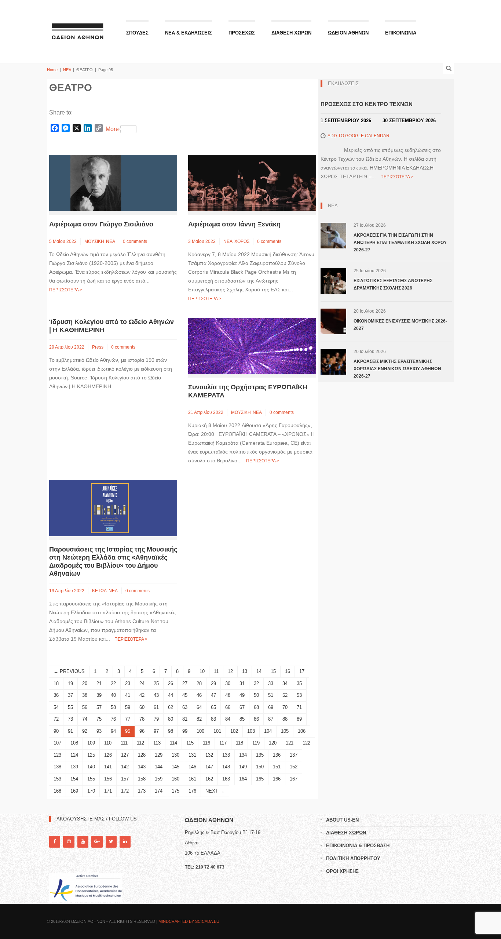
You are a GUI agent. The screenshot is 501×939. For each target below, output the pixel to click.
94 (113, 731)
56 (84, 707)
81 (184, 719)
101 (217, 731)
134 (243, 755)
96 (142, 731)
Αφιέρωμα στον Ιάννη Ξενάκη (234, 224)
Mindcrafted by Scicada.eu (188, 921)
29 (213, 683)
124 (74, 755)
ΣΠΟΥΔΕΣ (137, 33)
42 (142, 695)
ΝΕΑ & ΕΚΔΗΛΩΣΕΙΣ (188, 33)
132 (209, 755)
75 (99, 719)
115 (190, 743)
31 (242, 683)
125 (91, 755)
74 (84, 719)
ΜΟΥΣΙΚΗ (94, 241)
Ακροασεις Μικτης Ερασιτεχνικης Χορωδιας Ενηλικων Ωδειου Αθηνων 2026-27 (397, 369)
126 (108, 755)
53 (299, 695)
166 (277, 779)
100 (200, 731)
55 (70, 707)
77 (127, 719)
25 (156, 683)
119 (256, 743)
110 (107, 743)
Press (97, 347)
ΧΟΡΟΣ (241, 241)
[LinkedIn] (125, 841)
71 (299, 707)
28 (199, 683)
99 (184, 731)
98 (170, 731)
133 (226, 755)
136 (277, 755)
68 (256, 707)
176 (192, 791)
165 (260, 779)
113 (157, 743)
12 (230, 671)
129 (158, 755)
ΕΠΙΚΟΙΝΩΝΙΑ (400, 33)
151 (277, 766)
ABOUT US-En (342, 820)
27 (184, 683)
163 (226, 779)
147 (209, 766)
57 (99, 707)
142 (125, 766)
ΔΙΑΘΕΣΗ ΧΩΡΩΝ (291, 33)
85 (242, 719)
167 (293, 779)
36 (56, 695)
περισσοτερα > (65, 289)
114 (173, 743)
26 (170, 683)
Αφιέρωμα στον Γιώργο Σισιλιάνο (101, 224)
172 (125, 791)
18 (56, 683)
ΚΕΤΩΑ (99, 590)
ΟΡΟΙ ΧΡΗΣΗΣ (342, 871)
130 (175, 755)
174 (158, 791)
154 (74, 779)
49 (242, 695)
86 (256, 719)
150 (260, 766)
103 (251, 731)
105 (285, 731)
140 (91, 766)
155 (91, 779)
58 (113, 707)
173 (142, 791)
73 (70, 719)
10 (202, 671)
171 (108, 791)
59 (127, 707)
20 (84, 683)
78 (142, 719)
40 (113, 695)
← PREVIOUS (69, 671)
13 (244, 671)
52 (285, 695)
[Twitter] (111, 841)
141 (108, 766)
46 (199, 695)
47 (213, 695)
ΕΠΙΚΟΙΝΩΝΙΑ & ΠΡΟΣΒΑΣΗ (358, 845)
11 (216, 671)
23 (127, 683)
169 (74, 791)
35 (299, 683)
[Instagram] (68, 841)
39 (99, 695)
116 (206, 743)
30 (227, 683)
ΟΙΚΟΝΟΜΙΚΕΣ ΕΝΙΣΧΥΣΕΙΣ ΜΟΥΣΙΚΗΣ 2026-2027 (400, 325)
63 (184, 707)
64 (199, 707)
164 (243, 779)
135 (260, 755)
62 (170, 707)
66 (227, 707)
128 (142, 755)
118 (239, 743)
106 (302, 731)
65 (213, 707)
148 (226, 766)
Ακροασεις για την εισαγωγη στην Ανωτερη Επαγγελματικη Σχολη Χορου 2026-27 (400, 242)
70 (285, 707)
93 (99, 731)
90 (56, 731)
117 (223, 743)
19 (70, 683)
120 (273, 743)
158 (142, 779)
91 (70, 731)
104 (268, 731)
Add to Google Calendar (359, 135)
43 (156, 695)
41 (127, 695)
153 (57, 779)
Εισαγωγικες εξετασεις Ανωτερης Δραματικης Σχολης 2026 (393, 284)
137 (293, 755)
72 (56, 719)
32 (256, 683)
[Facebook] (54, 841)
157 (125, 779)
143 (142, 766)
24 (142, 683)
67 (242, 707)
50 (256, 695)
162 (209, 779)
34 (285, 683)
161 (192, 779)
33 (270, 683)
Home (52, 70)
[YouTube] (82, 841)
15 (273, 671)
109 (91, 743)
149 (243, 766)
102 (234, 731)
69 (270, 707)
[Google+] (96, 841)
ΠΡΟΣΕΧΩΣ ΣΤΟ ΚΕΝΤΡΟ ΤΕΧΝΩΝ (367, 104)
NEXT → (214, 791)
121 (289, 743)
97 (156, 731)
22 (113, 683)
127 (125, 755)
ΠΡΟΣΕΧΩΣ (241, 33)
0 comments (135, 241)
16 (287, 671)
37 (70, 695)
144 (158, 766)
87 (270, 719)
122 (306, 743)
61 (156, 707)
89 (299, 719)
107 (57, 743)
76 (113, 719)
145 (175, 766)
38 (84, 695)
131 (192, 755)
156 (108, 779)
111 (124, 743)
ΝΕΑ (67, 70)
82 (199, 719)
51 (270, 695)
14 (259, 671)
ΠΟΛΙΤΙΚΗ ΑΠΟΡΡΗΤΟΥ (353, 858)
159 (158, 779)
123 (57, 755)
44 (170, 695)
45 (184, 695)
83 (213, 719)
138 (57, 766)
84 (227, 719)
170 (91, 791)
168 (57, 791)
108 (74, 743)
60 (142, 707)
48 (227, 695)
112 (140, 743)
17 (301, 671)
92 (84, 731)
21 (99, 683)
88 (285, 719)
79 (156, 719)
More (112, 129)
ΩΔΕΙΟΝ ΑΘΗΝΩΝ (348, 33)
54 (56, 707)
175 (175, 791)
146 (192, 766)
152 (293, 766)
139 (74, 766)
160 (175, 779)
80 (170, 719)
